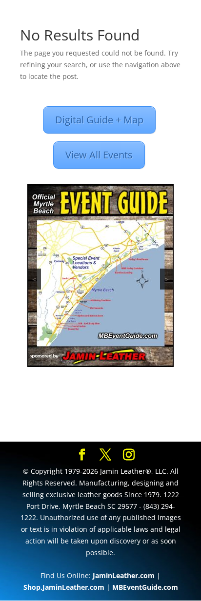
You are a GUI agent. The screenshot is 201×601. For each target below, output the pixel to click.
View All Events (99, 154)
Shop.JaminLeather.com (63, 587)
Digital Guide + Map (99, 119)
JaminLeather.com (124, 575)
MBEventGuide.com (145, 587)
